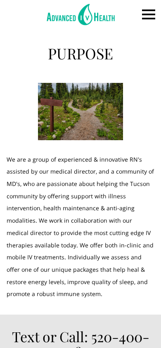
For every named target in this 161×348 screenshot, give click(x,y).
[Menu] (148, 14)
